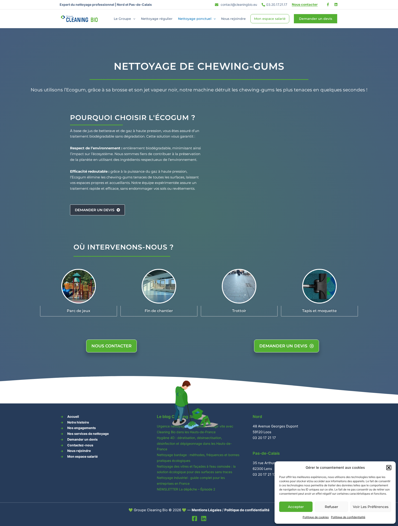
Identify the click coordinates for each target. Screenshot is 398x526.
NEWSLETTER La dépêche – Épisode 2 (186, 489)
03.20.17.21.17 (276, 4)
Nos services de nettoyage (88, 434)
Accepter (296, 507)
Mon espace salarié (270, 19)
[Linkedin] (204, 518)
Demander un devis (82, 439)
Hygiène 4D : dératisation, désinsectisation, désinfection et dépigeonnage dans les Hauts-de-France (194, 443)
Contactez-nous (80, 445)
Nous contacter (305, 4)
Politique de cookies (316, 517)
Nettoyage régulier (157, 19)
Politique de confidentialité (348, 517)
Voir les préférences (371, 507)
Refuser (331, 507)
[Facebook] (194, 518)
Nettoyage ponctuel (194, 19)
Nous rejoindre (233, 19)
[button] (388, 467)
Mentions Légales (206, 510)
